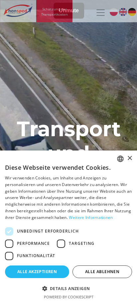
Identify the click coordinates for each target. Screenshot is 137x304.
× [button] (129, 158)
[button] (68, 288)
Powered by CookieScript (68, 296)
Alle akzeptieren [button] (37, 271)
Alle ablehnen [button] (102, 271)
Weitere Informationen (91, 217)
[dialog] (68, 227)
